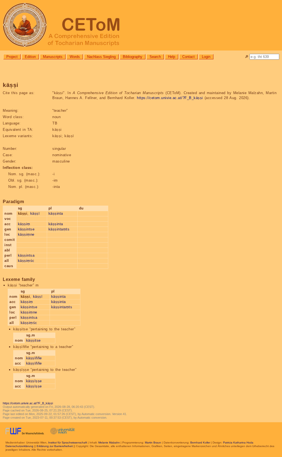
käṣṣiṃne (26, 234)
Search (155, 57)
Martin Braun (153, 442)
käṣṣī (35, 213)
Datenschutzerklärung (19, 446)
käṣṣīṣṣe (34, 381)
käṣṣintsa (26, 255)
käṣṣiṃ (24, 224)
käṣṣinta (55, 213)
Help (171, 57)
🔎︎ (246, 57)
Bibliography (132, 57)
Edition (30, 57)
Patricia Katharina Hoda (238, 442)
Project (12, 57)
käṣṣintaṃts (59, 229)
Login (206, 57)
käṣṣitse (33, 340)
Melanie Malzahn (109, 442)
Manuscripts (53, 57)
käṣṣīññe (34, 358)
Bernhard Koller (200, 442)
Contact (188, 57)
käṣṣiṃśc (26, 261)
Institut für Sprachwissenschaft (67, 442)
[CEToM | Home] (141, 25)
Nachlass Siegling (101, 57)
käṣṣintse (26, 229)
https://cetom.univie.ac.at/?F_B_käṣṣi (170, 98)
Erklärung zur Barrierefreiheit (55, 446)
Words (75, 57)
